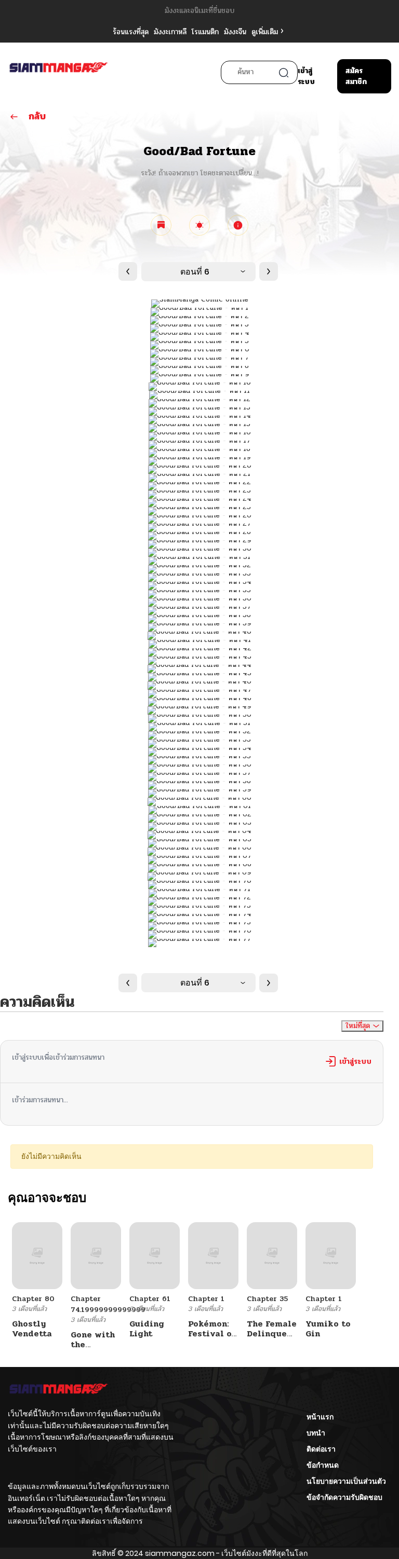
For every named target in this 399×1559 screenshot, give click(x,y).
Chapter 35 (267, 1298)
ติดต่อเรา (321, 1449)
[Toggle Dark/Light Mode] (199, 225)
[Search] (283, 72)
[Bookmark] (161, 225)
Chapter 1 (206, 1298)
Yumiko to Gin (328, 1328)
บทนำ (316, 1433)
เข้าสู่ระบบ (306, 76)
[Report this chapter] (238, 225)
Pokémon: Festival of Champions (212, 1333)
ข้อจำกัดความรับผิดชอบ (344, 1497)
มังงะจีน (235, 31)
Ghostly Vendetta (32, 1328)
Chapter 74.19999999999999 (108, 1304)
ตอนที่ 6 (194, 272)
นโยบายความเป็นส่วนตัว (346, 1481)
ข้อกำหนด (323, 1465)
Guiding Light (146, 1328)
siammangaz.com (180, 1553)
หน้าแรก (320, 1417)
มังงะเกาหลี (170, 31)
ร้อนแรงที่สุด (131, 31)
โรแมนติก (205, 31)
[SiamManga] (59, 73)
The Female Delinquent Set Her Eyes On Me (272, 1338)
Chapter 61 (149, 1298)
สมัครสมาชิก (356, 76)
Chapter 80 (33, 1298)
